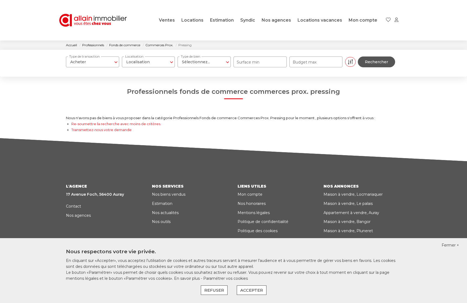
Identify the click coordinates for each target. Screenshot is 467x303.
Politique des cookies (258, 230)
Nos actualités (165, 212)
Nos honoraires (252, 203)
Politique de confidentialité (263, 221)
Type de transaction (84, 56)
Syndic (247, 20)
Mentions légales (254, 212)
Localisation (134, 56)
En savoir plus (187, 278)
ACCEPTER (251, 290)
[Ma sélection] (388, 20)
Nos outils (161, 221)
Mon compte (363, 20)
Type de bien (190, 56)
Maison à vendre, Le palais (348, 203)
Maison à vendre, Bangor (347, 221)
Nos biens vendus (168, 194)
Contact (73, 206)
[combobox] (92, 62)
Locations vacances (320, 20)
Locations (192, 20)
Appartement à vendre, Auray (351, 212)
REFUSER (214, 290)
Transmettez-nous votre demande (101, 130)
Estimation (222, 20)
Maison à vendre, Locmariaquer (353, 194)
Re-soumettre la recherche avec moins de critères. (116, 124)
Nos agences (276, 20)
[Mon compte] (396, 20)
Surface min (248, 62)
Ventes (167, 20)
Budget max (304, 62)
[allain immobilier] (93, 20)
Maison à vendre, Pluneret (348, 230)
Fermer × (450, 245)
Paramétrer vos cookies (225, 278)
